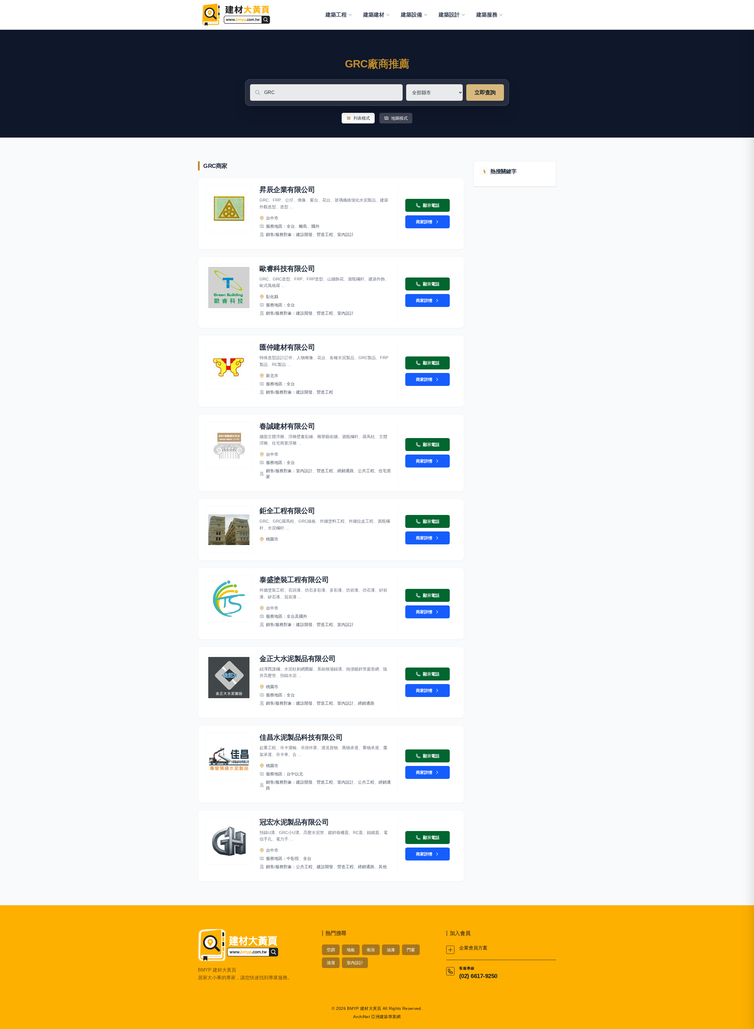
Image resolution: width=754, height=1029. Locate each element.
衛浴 (371, 949)
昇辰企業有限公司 (287, 190)
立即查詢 (485, 92)
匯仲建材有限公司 (287, 347)
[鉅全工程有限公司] (228, 529)
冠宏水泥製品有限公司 (294, 822)
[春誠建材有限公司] (228, 445)
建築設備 (411, 15)
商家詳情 (424, 221)
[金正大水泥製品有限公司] (228, 677)
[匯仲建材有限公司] (228, 366)
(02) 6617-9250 (478, 976)
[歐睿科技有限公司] (228, 287)
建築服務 (486, 15)
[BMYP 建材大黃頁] (235, 15)
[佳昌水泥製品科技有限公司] (229, 756)
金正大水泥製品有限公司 (297, 659)
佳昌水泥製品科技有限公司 (301, 737)
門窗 (411, 949)
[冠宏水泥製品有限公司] (229, 841)
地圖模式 (399, 118)
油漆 (391, 949)
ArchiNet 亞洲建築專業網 (377, 1016)
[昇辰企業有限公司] (228, 208)
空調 (331, 949)
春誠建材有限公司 (287, 426)
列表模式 (361, 118)
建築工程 (336, 15)
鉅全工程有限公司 (287, 511)
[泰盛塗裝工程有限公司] (229, 599)
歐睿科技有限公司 (287, 268)
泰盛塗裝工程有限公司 (294, 580)
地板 (351, 949)
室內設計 (355, 962)
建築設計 (449, 15)
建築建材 (373, 15)
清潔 (331, 962)
